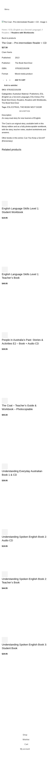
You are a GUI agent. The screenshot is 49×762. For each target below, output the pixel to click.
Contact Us (6, 725)
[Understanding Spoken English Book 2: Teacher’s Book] (10, 559)
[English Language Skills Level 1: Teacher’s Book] (19, 243)
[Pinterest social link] (24, 1)
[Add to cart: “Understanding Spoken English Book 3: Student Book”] (5, 640)
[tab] (24, 111)
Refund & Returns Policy (12, 721)
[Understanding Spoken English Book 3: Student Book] (19, 613)
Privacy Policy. (15, 731)
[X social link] (21, 1)
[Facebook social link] (18, 1)
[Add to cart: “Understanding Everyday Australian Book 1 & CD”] (5, 466)
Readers (5, 33)
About (4, 712)
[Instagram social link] (6, 679)
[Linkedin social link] (27, 1)
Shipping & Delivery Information (15, 716)
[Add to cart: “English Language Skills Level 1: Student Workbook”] (5, 204)
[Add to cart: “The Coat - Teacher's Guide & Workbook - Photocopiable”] (5, 401)
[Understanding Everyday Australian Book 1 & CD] (19, 440)
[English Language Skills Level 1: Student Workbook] (19, 177)
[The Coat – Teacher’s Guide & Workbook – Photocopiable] (19, 374)
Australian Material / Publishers (26, 94)
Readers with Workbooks (22, 33)
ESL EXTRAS (13, 107)
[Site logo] (24, 9)
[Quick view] (11, 204)
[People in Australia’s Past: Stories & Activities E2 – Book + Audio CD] (19, 309)
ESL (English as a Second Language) (25, 30)
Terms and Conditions (29, 731)
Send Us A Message (10, 705)
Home (4, 30)
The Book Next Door (10, 103)
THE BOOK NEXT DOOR (31, 107)
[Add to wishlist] (18, 204)
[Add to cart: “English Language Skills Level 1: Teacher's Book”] (5, 270)
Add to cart (20, 80)
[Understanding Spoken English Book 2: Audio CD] (19, 506)
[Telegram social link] (30, 1)
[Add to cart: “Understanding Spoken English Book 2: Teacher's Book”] (5, 574)
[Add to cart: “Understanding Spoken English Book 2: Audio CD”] (5, 532)
